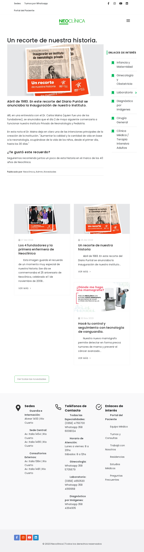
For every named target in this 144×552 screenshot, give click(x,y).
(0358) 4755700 (75, 423)
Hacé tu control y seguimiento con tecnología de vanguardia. (101, 327)
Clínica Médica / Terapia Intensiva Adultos (123, 139)
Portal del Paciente (24, 10)
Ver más (23, 288)
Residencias (117, 457)
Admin (39, 171)
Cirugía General (122, 120)
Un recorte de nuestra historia (95, 247)
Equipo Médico (119, 426)
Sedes (17, 3)
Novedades (50, 171)
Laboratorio (125, 92)
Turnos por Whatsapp (36, 3)
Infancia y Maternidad (125, 64)
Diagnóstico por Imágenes (125, 105)
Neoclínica (29, 171)
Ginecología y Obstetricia (125, 79)
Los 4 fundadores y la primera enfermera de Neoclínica (36, 249)
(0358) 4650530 (75, 481)
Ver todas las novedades (31, 379)
